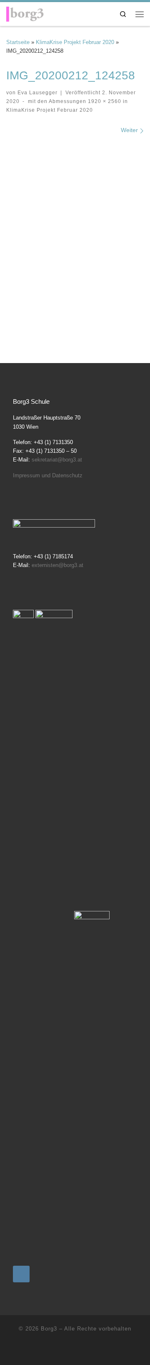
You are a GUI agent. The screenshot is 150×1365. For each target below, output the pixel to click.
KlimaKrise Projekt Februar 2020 (75, 42)
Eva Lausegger (38, 92)
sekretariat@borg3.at (57, 460)
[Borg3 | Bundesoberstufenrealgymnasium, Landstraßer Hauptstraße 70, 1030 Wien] (25, 12)
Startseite (18, 42)
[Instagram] (21, 1274)
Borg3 (49, 1329)
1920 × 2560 (103, 101)
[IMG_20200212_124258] (75, 232)
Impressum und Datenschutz (47, 475)
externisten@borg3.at (57, 565)
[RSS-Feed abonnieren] (75, 1350)
